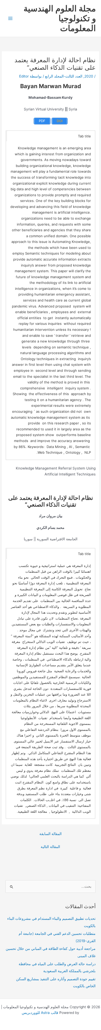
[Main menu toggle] (10, 18)
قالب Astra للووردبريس (40, 1013)
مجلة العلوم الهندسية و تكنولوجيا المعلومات (60, 18)
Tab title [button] (84, 136)
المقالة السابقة (50, 834)
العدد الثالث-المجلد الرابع (63, 76)
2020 (88, 76)
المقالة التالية (50, 847)
